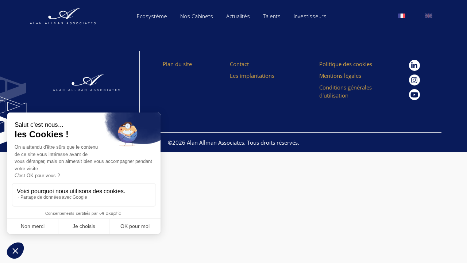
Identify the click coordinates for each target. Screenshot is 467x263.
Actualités (238, 16)
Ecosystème (152, 16)
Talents (272, 16)
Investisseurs (310, 16)
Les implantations (252, 75)
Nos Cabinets (196, 16)
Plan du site (177, 64)
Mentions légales (340, 75)
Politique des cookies (345, 64)
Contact (239, 64)
